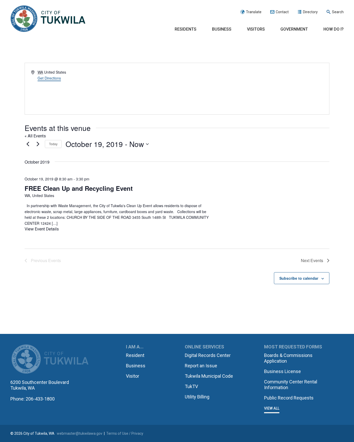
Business (221, 29)
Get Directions (49, 78)
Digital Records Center (208, 355)
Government (294, 29)
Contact (282, 12)
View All (271, 408)
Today (53, 144)
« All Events (35, 136)
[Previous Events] (28, 144)
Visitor (132, 376)
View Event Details (42, 229)
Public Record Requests (289, 398)
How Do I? (333, 29)
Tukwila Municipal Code (209, 376)
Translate (253, 12)
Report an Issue (201, 365)
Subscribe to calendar (298, 278)
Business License (282, 371)
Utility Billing (197, 396)
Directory (310, 12)
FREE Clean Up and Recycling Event (79, 188)
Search (338, 12)
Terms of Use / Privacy (124, 433)
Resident (135, 355)
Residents (185, 29)
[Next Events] (38, 144)
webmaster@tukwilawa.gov (79, 433)
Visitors (256, 29)
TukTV (191, 386)
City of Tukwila (48, 19)
